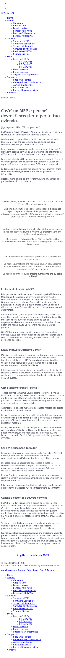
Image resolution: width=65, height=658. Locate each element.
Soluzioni (11, 38)
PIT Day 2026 (25, 62)
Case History (19, 25)
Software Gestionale (24, 43)
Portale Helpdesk (22, 87)
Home (10, 18)
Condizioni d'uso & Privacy (41, 570)
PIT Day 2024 (25, 67)
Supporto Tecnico (22, 80)
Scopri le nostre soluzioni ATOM (32, 555)
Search (4, 97)
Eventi (10, 56)
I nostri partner (20, 28)
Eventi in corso (20, 69)
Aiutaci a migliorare (23, 85)
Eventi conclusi (20, 72)
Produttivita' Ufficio (23, 51)
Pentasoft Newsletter (24, 33)
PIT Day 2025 (25, 64)
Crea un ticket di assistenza (27, 82)
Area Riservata (8, 570)
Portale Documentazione (26, 90)
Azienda (11, 20)
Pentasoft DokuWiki (23, 36)
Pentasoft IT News (22, 31)
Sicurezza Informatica (24, 46)
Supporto (12, 77)
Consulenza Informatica (25, 49)
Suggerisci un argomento (25, 74)
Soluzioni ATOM (21, 41)
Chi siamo (18, 23)
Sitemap (22, 570)
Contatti (11, 92)
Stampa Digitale (21, 54)
